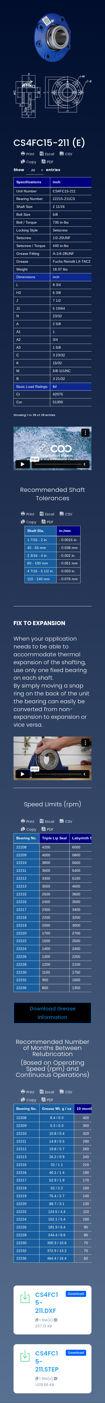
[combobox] (35, 170)
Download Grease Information (52, 1013)
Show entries (37, 169)
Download (76, 1294)
